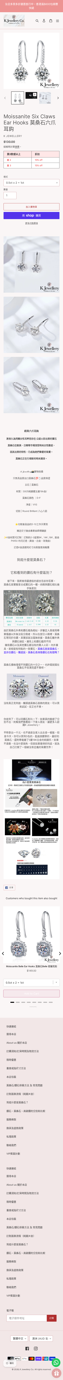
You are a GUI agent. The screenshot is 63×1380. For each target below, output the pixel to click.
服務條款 (11, 1119)
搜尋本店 (11, 1034)
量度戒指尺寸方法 (16, 1068)
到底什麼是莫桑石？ (17, 1102)
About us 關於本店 (16, 1042)
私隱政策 (11, 1136)
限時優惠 (11, 1059)
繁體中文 (18, 1338)
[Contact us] (56, 1362)
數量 (6, 189)
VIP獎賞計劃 (13, 1153)
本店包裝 (11, 1076)
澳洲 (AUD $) (40, 1338)
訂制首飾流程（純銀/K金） (21, 1094)
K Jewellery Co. (27, 1369)
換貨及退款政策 (14, 1128)
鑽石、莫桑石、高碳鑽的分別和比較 (25, 1111)
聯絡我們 (11, 1145)
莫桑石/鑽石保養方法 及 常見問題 (24, 1085)
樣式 (6, 176)
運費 (17, 146)
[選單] (57, 20)
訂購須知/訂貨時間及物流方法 (22, 1051)
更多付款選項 (31, 223)
